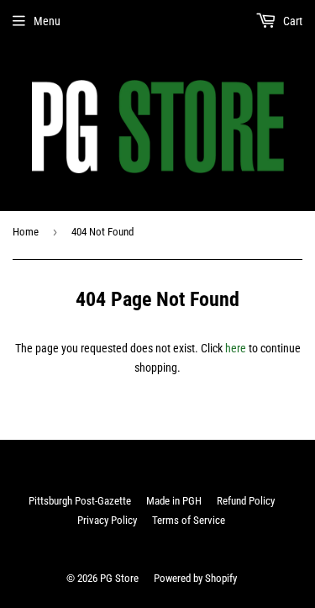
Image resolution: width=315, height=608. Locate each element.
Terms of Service (188, 520)
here (235, 348)
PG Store (119, 578)
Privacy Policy (107, 520)
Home (26, 231)
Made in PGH (174, 500)
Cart (291, 21)
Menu (47, 21)
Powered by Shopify (195, 578)
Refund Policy (246, 500)
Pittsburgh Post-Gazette (80, 500)
